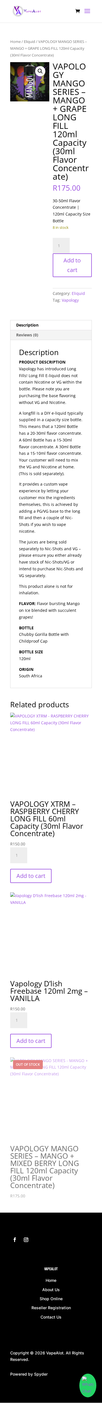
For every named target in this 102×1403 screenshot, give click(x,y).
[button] (40, 71)
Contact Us (51, 1317)
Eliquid (29, 41)
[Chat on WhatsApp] (87, 1385)
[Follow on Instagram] (26, 1239)
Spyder (41, 1374)
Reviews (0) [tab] (27, 335)
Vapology (70, 300)
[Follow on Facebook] (14, 1239)
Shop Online (51, 1298)
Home (15, 41)
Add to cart (72, 265)
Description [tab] (27, 325)
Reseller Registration (51, 1307)
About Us (51, 1289)
